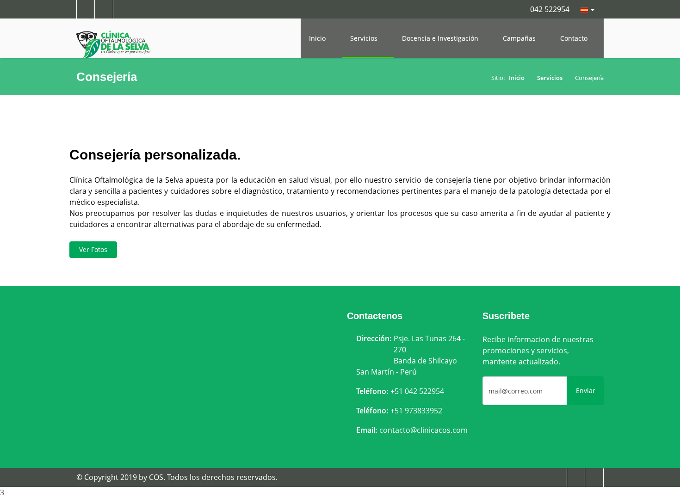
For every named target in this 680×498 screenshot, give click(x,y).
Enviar (585, 390)
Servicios (364, 38)
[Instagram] (594, 477)
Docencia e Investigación (441, 38)
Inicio (318, 38)
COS (156, 477)
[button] (587, 9)
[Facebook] (576, 477)
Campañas (520, 38)
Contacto (574, 38)
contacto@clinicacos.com (423, 430)
